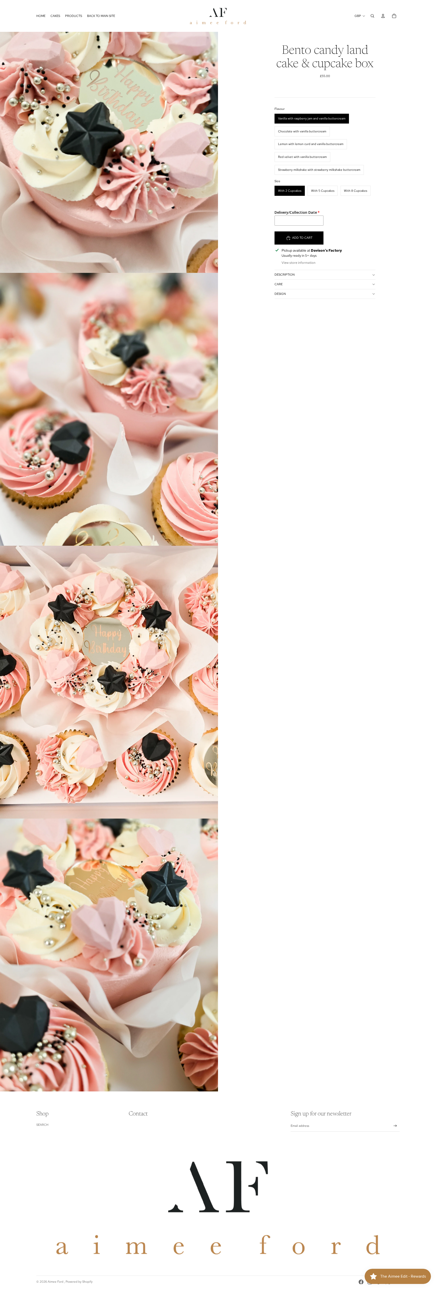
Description (285, 275)
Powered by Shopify (79, 1282)
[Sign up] (395, 1125)
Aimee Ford (56, 1282)
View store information (298, 262)
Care (279, 284)
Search (42, 1125)
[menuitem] (40, 15)
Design (280, 294)
